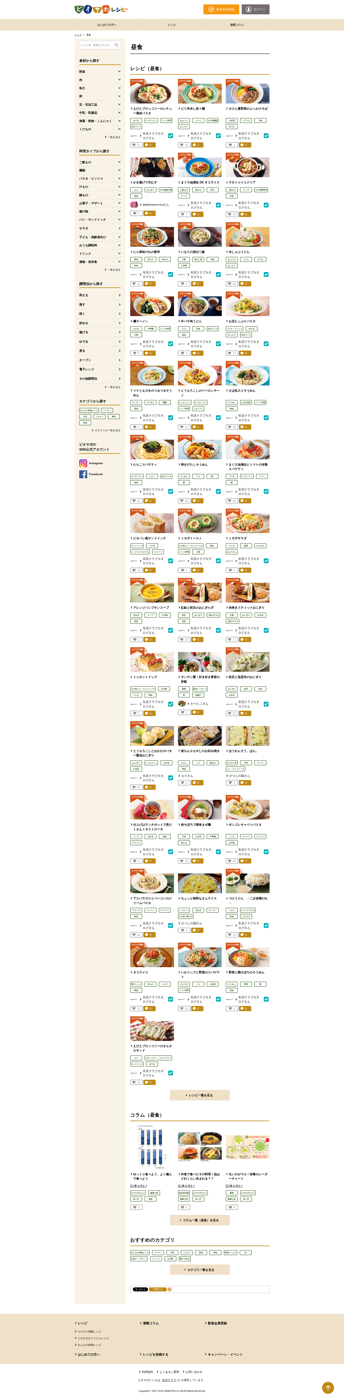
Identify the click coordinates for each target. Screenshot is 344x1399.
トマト (198, 120)
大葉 (260, 120)
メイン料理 (166, 120)
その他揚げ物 (166, 190)
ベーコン (150, 910)
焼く (82, 313)
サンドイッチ (137, 546)
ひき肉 (198, 836)
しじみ (232, 836)
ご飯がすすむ (213, 615)
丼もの (150, 259)
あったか (232, 335)
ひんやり (184, 127)
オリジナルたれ (248, 910)
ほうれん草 (232, 763)
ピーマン (213, 910)
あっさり (232, 265)
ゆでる (83, 341)
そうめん (150, 402)
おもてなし (232, 552)
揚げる (83, 332)
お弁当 (260, 615)
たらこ (152, 476)
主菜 (198, 552)
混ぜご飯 (198, 259)
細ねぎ (213, 763)
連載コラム (237, 24)
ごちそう (100, 417)
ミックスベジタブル (140, 552)
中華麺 (150, 329)
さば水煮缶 (246, 402)
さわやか (260, 546)
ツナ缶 (232, 476)
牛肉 (184, 836)
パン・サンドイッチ (235, 769)
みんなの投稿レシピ (89, 410)
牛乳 (85, 417)
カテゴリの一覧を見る (108, 430)
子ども (136, 695)
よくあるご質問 (169, 1371)
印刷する (158, 1289)
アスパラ (136, 843)
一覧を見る (114, 137)
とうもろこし (185, 402)
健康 (232, 1193)
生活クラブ (171, 1380)
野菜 (246, 984)
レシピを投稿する (155, 1354)
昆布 (260, 689)
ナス (198, 476)
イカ (198, 984)
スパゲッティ (151, 120)
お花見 (136, 769)
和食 (136, 265)
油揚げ (198, 695)
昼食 (136, 196)
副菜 (246, 546)
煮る (82, 350)
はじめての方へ (107, 24)
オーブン (85, 360)
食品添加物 (184, 1193)
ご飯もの (184, 190)
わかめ (136, 329)
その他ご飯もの (186, 916)
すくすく (136, 402)
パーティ (107, 410)
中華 (136, 335)
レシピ (172, 24)
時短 (85, 423)
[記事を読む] (138, 1186)
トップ (78, 34)
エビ (136, 1058)
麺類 (165, 402)
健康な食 (154, 1193)
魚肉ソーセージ (200, 689)
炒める (83, 323)
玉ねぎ (136, 615)
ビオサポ (246, 916)
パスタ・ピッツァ (234, 329)
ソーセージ (184, 910)
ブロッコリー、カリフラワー (158, 1058)
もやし (184, 763)
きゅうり (184, 120)
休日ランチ (136, 127)
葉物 (184, 689)
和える (83, 295)
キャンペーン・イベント (225, 1354)
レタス (165, 984)
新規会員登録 (217, 1323)
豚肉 (114, 417)
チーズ (184, 196)
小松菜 (232, 120)
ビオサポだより (138, 1193)
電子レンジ (86, 369)
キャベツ (158, 552)
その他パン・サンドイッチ (191, 546)
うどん (246, 259)
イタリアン (198, 409)
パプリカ (246, 120)
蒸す (82, 304)
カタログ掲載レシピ (89, 1331)
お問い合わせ (194, 1371)
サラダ (83, 228)
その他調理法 (88, 378)
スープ (150, 615)
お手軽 (184, 265)
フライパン (260, 836)
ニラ (198, 763)
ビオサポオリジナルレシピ (93, 1338)
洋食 (232, 196)
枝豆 (184, 615)
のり (136, 190)
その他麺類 (213, 120)
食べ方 (136, 1199)
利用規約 (147, 1371)
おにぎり (150, 190)
